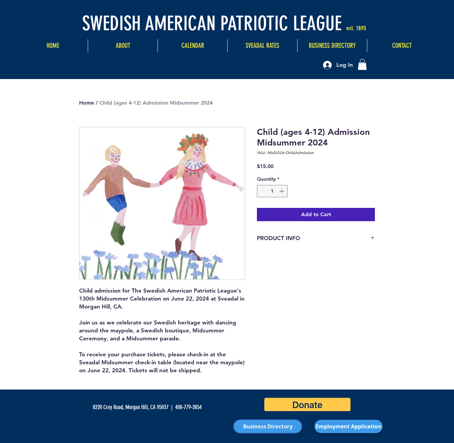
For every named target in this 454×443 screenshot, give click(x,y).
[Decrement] (262, 191)
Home (86, 103)
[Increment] (282, 191)
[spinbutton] (272, 191)
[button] (362, 64)
